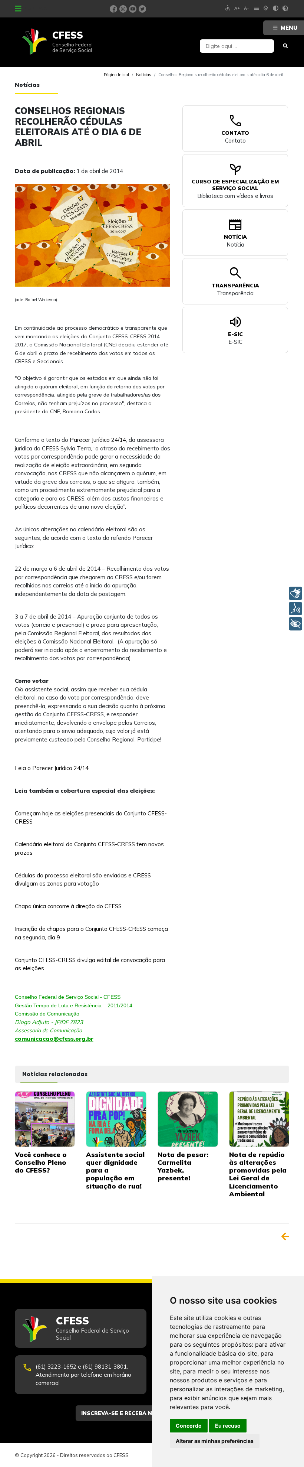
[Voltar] (285, 1236)
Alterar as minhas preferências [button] (215, 1441)
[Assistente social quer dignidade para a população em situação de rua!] (116, 1118)
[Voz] (295, 608)
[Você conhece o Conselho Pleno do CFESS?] (45, 1118)
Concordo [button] (189, 1425)
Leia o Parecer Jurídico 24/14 (52, 768)
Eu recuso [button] (228, 1425)
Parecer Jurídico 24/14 (98, 439)
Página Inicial (116, 74)
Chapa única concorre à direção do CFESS (68, 906)
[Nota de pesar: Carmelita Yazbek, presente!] (188, 1118)
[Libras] (295, 593)
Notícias (143, 74)
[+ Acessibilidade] (295, 623)
